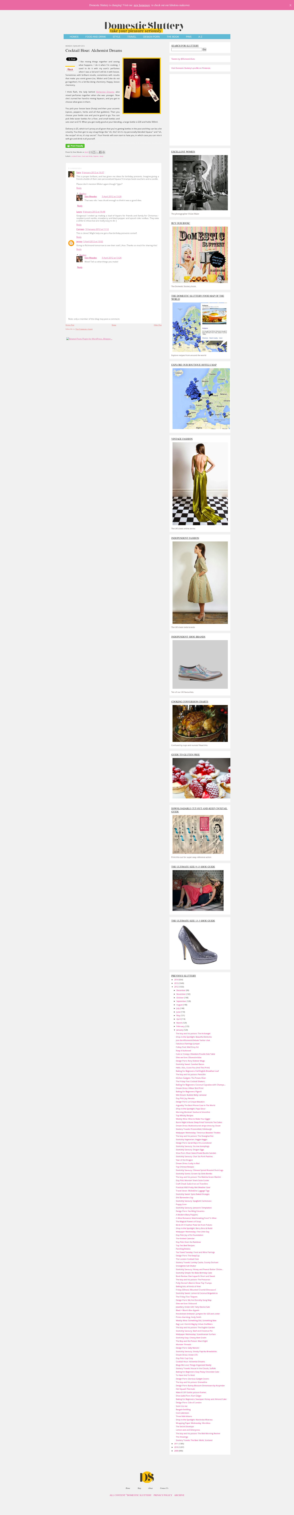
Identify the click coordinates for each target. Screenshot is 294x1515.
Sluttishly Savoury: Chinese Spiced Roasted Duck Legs (199, 1170)
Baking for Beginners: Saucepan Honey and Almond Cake (201, 1399)
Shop (139, 1488)
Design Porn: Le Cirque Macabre (190, 1101)
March (179, 1022)
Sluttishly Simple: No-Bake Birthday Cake (194, 1272)
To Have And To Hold (185, 1375)
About (150, 1488)
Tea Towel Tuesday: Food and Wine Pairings (195, 1252)
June (178, 1012)
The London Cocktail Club (187, 1259)
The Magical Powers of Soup (188, 1221)
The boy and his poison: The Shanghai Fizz (194, 1136)
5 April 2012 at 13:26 (111, 196)
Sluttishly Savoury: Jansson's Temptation (194, 1207)
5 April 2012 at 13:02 (93, 241)
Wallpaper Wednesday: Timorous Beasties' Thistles (198, 1132)
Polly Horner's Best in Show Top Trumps (194, 1283)
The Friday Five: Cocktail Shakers (190, 1081)
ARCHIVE (179, 1495)
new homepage (142, 5)
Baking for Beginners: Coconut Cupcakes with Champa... (201, 1084)
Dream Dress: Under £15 (187, 1354)
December (181, 990)
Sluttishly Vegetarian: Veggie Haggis (191, 1139)
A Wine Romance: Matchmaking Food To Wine (196, 1218)
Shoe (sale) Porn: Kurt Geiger (188, 1395)
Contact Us (164, 1488)
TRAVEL (131, 36)
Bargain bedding (183, 1409)
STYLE (116, 36)
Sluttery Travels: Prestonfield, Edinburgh (194, 1129)
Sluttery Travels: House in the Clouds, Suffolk (196, 1368)
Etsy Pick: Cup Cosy (184, 1358)
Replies (82, 193)
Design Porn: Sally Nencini (187, 1348)
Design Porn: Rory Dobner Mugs (190, 1060)
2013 (176, 983)
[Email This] (90, 152)
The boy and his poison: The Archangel (193, 1033)
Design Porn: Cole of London (189, 1402)
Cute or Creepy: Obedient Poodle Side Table (195, 1054)
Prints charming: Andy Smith (188, 1317)
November (181, 994)
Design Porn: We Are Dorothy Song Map (193, 1300)
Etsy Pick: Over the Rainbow (188, 1242)
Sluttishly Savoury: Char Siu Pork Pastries (194, 1156)
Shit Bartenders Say (184, 1197)
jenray (79, 241)
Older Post (158, 325)
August (179, 1004)
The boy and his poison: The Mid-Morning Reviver (198, 1433)
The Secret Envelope (185, 1426)
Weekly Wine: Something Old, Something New (196, 1320)
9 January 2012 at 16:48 (94, 211)
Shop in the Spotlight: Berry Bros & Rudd (194, 1228)
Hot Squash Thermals (185, 1389)
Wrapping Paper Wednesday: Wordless (193, 1423)
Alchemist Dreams (105, 91)
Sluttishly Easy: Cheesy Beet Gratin (191, 1337)
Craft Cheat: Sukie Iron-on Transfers (192, 1183)
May (178, 1015)
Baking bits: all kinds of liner (188, 1286)
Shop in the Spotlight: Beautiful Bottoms (194, 1037)
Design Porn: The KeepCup (188, 1255)
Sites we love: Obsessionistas (188, 1057)
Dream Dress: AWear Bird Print (189, 1088)
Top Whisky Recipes (184, 1115)
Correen (80, 229)
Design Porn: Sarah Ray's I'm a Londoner (194, 1143)
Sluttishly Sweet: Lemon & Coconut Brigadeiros (197, 1293)
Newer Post (70, 325)
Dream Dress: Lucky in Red (188, 1163)
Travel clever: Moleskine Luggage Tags (192, 1190)
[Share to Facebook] (100, 152)
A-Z (200, 36)
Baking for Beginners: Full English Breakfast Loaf (197, 1071)
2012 (176, 986)
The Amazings (182, 1437)
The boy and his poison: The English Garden (195, 1327)
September (181, 1001)
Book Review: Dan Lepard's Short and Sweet (195, 1276)
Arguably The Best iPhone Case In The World (195, 1105)
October (180, 997)
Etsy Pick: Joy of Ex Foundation (189, 1235)
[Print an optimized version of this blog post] (75, 148)
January (180, 1030)
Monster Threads (183, 1344)
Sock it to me (181, 1406)
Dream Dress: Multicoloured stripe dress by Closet (198, 1125)
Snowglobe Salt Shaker (186, 1265)
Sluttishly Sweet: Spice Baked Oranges (192, 1194)
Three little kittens (184, 1416)
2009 (176, 1450)
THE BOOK (173, 36)
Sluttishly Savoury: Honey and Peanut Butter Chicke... (199, 1269)
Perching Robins (183, 1248)
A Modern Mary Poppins (187, 1214)
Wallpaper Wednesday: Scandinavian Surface (196, 1334)
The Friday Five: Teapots (186, 1296)
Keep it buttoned (183, 1050)
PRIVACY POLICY (163, 1495)
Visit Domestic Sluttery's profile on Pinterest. (191, 68)
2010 (176, 1447)
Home (114, 325)
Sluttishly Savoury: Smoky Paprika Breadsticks (196, 1351)
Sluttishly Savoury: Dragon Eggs (190, 1149)
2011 (176, 1443)
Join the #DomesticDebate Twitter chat (193, 1040)
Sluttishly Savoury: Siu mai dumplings (192, 1146)
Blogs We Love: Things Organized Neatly (193, 1365)
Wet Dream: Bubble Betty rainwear (191, 1095)
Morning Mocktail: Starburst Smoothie (193, 1112)
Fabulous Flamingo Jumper (188, 1043)
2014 (176, 979)
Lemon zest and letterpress (188, 1430)
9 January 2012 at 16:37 (93, 172)
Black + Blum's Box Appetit (187, 1310)
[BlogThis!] (94, 152)
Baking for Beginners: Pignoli (189, 1091)
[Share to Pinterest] (103, 152)
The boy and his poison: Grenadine (191, 1382)
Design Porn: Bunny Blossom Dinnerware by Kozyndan (200, 1385)
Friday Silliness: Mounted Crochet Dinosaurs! (196, 1289)
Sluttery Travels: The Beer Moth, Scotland (194, 1440)
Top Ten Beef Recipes (185, 1245)
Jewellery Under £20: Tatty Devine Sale (193, 1307)
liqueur (96, 156)
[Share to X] (97, 152)
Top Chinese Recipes (185, 1166)
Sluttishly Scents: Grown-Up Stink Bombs (194, 1173)
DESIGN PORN (151, 36)
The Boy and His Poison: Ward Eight (192, 1341)
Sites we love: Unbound (186, 1303)
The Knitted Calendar (185, 1238)
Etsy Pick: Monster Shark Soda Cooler (192, 1180)
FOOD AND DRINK (95, 36)
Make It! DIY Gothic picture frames (191, 1392)
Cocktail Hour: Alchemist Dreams (94, 50)
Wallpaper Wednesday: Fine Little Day (192, 1231)
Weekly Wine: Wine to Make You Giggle (193, 1119)
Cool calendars (182, 1413)
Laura (79, 211)
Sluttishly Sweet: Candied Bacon (190, 1064)
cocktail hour (76, 156)
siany (101, 156)
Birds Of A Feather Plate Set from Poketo (194, 1225)
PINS (188, 36)
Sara (78, 172)
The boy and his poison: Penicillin (191, 1074)
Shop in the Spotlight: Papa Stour (191, 1108)
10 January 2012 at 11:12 (97, 229)
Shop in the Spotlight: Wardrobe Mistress (194, 1419)
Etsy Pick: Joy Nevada (185, 1098)
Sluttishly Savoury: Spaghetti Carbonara (193, 1201)
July (178, 1008)
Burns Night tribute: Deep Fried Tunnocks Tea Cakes (199, 1122)
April (178, 1019)
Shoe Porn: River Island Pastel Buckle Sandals (196, 1153)
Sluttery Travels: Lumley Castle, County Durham (197, 1262)
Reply (78, 188)
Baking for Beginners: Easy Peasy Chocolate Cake (197, 1371)
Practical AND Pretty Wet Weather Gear (193, 1187)
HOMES (74, 36)
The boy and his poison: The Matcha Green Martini (198, 1177)
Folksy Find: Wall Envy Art (187, 1047)
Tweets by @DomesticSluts (183, 59)
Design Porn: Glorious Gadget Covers (192, 1378)
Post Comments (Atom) (84, 329)
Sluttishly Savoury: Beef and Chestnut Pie (194, 1331)
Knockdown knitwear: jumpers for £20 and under (198, 1313)
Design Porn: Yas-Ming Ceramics (190, 1211)
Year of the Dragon (184, 1160)
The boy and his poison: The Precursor (193, 1279)
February (180, 1026)
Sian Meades (91, 196)
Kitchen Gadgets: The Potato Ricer (191, 1078)
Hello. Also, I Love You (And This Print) (193, 1067)
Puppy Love (181, 1204)
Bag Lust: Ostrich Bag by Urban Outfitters (194, 1324)
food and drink (87, 156)
